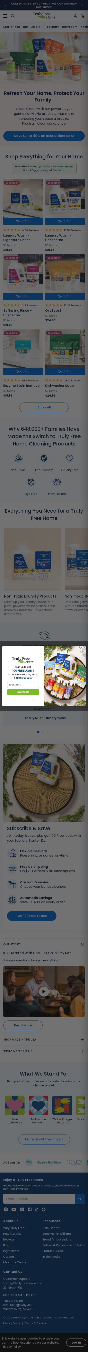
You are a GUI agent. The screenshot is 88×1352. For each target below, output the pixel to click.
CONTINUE (23, 691)
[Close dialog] (83, 649)
